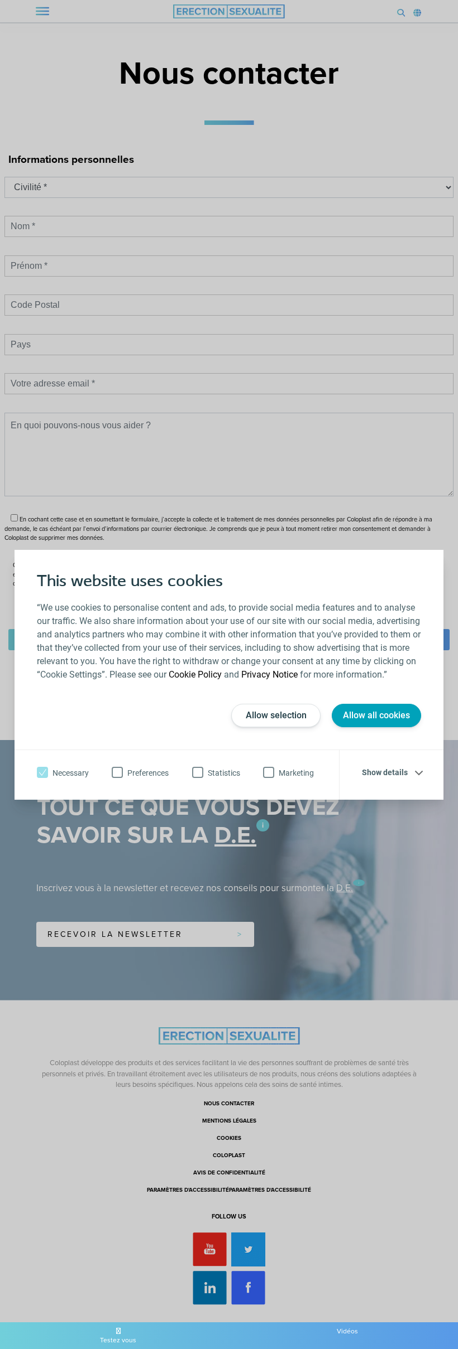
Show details (385, 772)
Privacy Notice (269, 674)
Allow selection (276, 715)
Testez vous (118, 1340)
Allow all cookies (376, 715)
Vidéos (347, 1331)
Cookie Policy (195, 674)
